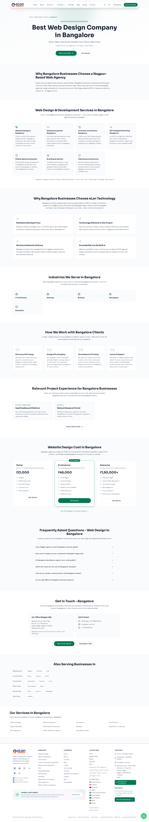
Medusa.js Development (46, 765)
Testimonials (68, 768)
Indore (47, 676)
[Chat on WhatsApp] (144, 816)
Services (50, 5)
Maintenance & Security (117, 726)
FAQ (65, 779)
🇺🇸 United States (95, 782)
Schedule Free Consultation (122, 782)
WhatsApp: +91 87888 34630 (124, 758)
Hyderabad (31, 681)
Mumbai (39, 671)
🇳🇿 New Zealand (94, 798)
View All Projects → (94, 808)
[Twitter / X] (29, 768)
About (42, 5)
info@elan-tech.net (123, 762)
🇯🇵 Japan (92, 790)
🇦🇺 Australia (93, 787)
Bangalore (103, 767)
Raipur (30, 676)
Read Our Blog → (94, 810)
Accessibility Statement (129, 817)
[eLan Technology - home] (18, 5)
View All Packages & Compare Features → (74, 511)
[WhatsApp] (19, 773)
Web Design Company (41, 17)
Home (35, 5)
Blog (78, 5)
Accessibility (68, 782)
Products (60, 5)
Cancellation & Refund (106, 817)
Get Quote (117, 5)
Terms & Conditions (83, 817)
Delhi (29, 691)
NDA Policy (118, 817)
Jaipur (42, 686)
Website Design (15, 722)
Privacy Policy (72, 817)
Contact (92, 5)
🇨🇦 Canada (93, 785)
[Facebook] (19, 768)
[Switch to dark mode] (109, 5)
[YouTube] (15, 773)
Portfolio (71, 5)
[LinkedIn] (15, 768)
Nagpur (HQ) (93, 756)
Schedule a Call (85, 644)
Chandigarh (49, 691)
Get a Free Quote (64, 644)
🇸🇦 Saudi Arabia (94, 795)
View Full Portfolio (73, 427)
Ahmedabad (32, 686)
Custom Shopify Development (48, 762)
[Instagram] (24, 768)
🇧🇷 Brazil (92, 800)
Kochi (50, 681)
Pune (47, 671)
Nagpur (30, 671)
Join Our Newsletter (123, 799)
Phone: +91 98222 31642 (125, 754)
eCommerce (80, 722)
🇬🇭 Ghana (92, 803)
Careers (66, 776)
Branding (79, 726)
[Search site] (105, 5)
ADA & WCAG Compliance (52, 730)
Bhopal (38, 676)
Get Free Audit (130, 5)
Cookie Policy (76, 794)
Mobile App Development (51, 726)
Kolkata (30, 696)
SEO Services (113, 722)
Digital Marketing (15, 726)
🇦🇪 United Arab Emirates (97, 792)
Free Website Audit (82, 730)
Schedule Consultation (71, 774)
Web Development (49, 722)
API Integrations (15, 730)
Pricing (85, 5)
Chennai (41, 681)
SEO (39, 768)
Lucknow (38, 691)
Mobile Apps (42, 774)
